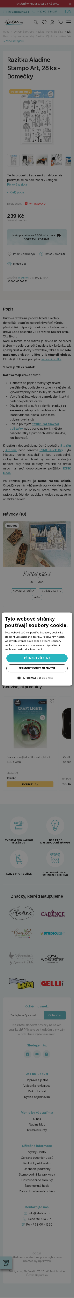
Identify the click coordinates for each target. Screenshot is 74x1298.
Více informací (33, 649)
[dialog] (37, 649)
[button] (37, 677)
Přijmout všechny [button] (37, 658)
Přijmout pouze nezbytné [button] (37, 668)
